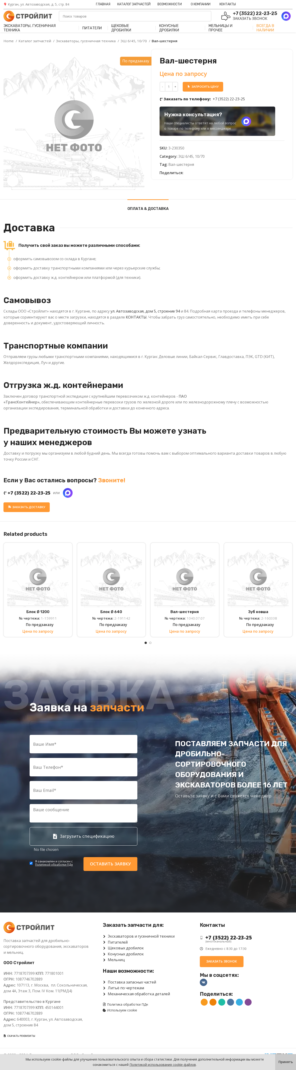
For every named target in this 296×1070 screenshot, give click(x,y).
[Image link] (28, 927)
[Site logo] (27, 15)
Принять (285, 1062)
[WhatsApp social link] (197, 173)
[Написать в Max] (246, 121)
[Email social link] (187, 173)
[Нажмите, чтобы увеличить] (12, 181)
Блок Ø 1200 (37, 612)
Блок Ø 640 (111, 612)
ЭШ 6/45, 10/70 (134, 41)
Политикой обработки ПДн (54, 865)
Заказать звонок (250, 18)
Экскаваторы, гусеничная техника (86, 41)
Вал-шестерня (181, 164)
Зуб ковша (258, 612)
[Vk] (203, 982)
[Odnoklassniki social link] (192, 173)
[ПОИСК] (206, 16)
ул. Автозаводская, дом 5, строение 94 (145, 311)
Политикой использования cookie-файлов (163, 1064)
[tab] (148, 206)
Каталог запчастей (35, 41)
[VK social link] (203, 173)
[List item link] (246, 937)
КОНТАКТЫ (136, 317)
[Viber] (213, 173)
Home (9, 41)
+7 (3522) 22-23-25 (204, 98)
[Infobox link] (36, 4)
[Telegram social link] (208, 173)
